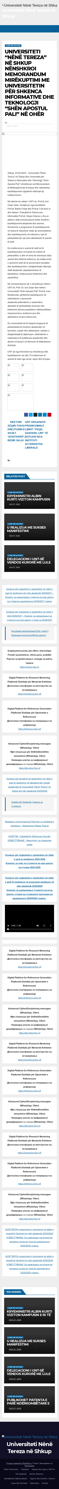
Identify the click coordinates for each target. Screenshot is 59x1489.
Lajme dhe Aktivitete (19, 1483)
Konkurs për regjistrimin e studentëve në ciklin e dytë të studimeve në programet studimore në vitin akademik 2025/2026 (29, 882)
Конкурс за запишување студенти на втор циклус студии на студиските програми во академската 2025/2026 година (29, 894)
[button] (48, 29)
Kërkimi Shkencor (36, 1474)
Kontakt (45, 1483)
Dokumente (34, 1483)
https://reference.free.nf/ (29, 729)
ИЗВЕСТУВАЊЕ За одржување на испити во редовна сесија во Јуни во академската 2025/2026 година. (30, 1242)
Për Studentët (21, 1474)
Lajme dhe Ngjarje (13, 45)
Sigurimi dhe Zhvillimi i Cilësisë (42, 1479)
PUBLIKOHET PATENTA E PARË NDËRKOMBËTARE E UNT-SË (28, 1403)
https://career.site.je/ (29, 667)
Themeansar (29, 1466)
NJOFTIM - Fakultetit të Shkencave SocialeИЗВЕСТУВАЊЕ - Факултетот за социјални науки (29, 840)
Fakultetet (25, 1469)
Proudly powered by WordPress (19, 1463)
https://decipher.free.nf (29, 768)
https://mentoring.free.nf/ (29, 694)
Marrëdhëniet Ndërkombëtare (15, 1479)
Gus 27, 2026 (15, 1320)
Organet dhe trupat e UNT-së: (43, 1469)
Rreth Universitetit (11, 1469)
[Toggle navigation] (54, 29)
